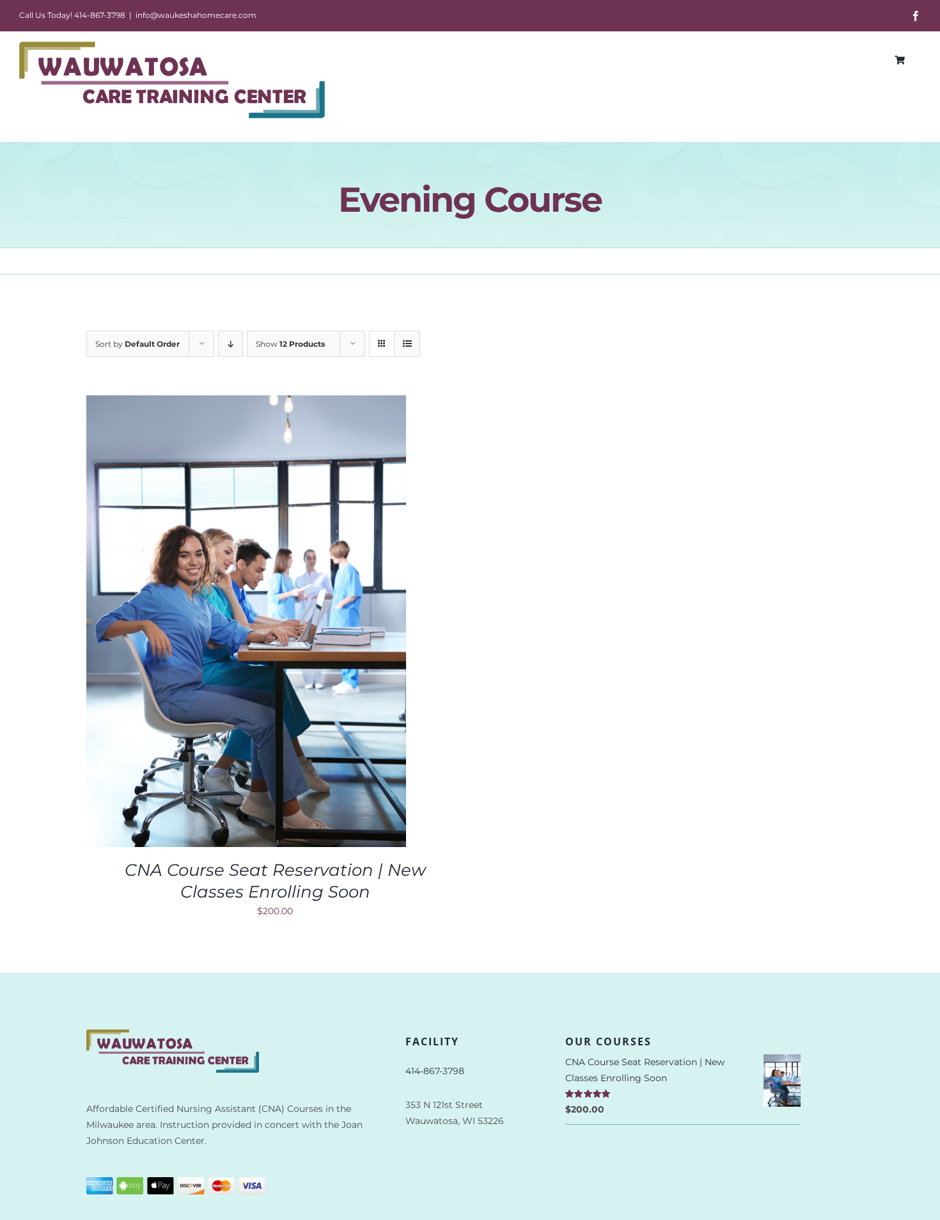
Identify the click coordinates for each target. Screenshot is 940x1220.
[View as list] (407, 343)
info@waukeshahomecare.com (196, 15)
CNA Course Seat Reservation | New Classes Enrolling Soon (275, 881)
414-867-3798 (434, 1071)
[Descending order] (230, 344)
